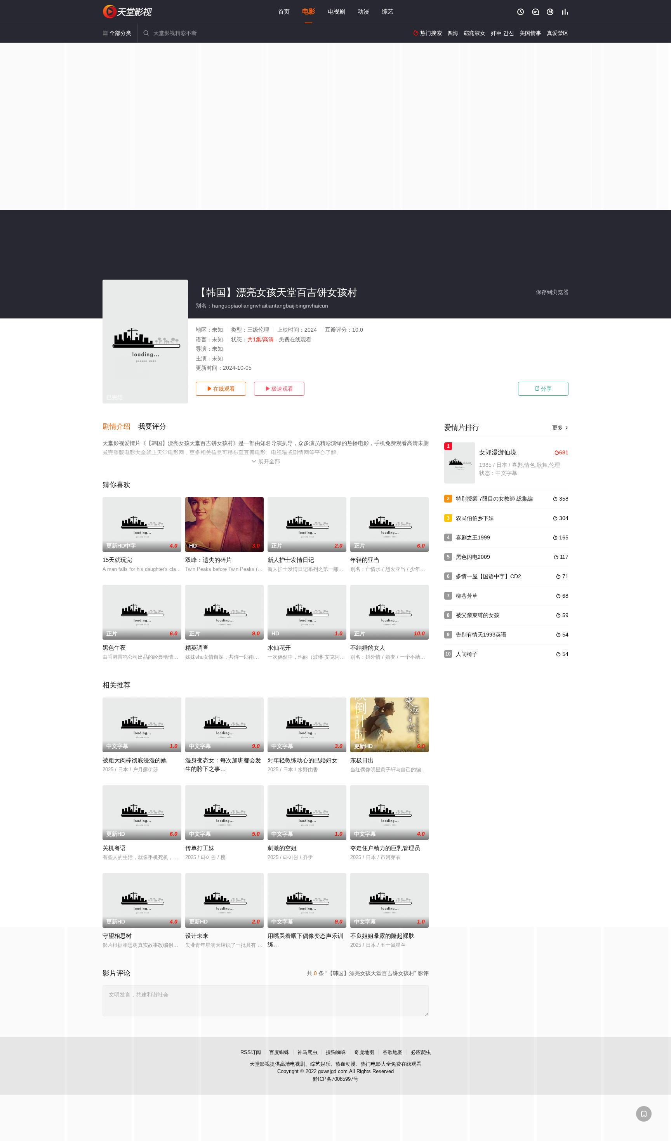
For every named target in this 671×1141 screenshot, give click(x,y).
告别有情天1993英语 (481, 634)
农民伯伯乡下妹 (475, 518)
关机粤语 (114, 848)
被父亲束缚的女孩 (477, 615)
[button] (120, 427)
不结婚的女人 (367, 647)
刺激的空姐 (282, 848)
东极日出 (362, 760)
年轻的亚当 (364, 560)
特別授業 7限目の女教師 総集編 (494, 499)
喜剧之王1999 (473, 537)
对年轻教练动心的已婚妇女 (302, 760)
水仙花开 (279, 647)
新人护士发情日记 (291, 560)
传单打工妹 (199, 848)
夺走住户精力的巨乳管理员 (385, 848)
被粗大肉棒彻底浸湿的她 (135, 760)
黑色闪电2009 (473, 557)
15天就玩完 (117, 560)
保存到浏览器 (552, 292)
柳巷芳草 (467, 596)
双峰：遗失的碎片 (208, 560)
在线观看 (221, 389)
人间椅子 (467, 654)
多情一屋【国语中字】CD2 (488, 576)
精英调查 (197, 647)
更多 (560, 427)
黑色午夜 (114, 647)
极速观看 (279, 389)
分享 (543, 389)
